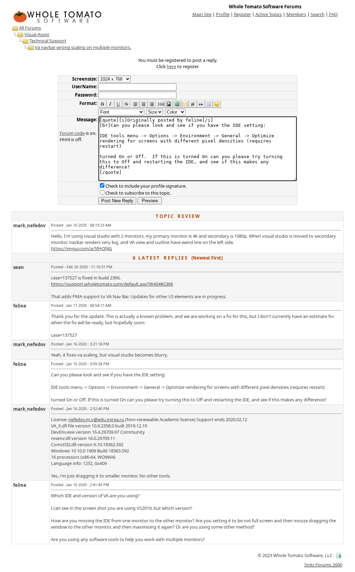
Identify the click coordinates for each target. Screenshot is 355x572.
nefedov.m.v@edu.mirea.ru (96, 419)
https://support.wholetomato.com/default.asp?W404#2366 (112, 284)
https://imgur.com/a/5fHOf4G (81, 248)
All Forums (30, 28)
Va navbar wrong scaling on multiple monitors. (83, 47)
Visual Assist (36, 34)
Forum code (72, 133)
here (171, 66)
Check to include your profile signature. (146, 186)
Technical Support (47, 41)
